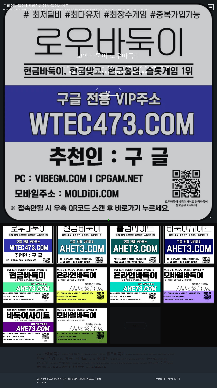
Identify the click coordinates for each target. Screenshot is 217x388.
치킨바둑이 (114, 363)
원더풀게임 (42, 363)
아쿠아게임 (151, 358)
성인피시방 (124, 359)
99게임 (39, 354)
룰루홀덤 (129, 354)
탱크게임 (129, 363)
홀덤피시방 (98, 367)
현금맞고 (167, 362)
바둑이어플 (91, 359)
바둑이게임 (46, 358)
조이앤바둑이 (95, 363)
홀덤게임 (41, 367)
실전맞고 (132, 359)
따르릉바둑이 (86, 354)
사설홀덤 (102, 358)
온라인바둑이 (162, 359)
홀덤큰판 (79, 367)
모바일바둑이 (162, 354)
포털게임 (135, 363)
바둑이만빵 (60, 359)
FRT (178, 379)
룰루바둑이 (115, 354)
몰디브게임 (171, 354)
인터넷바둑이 (54, 363)
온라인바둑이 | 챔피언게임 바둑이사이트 (36, 6)
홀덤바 (49, 367)
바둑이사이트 (76, 358)
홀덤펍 (88, 367)
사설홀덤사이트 (115, 359)
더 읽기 (108, 91)
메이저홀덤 (153, 354)
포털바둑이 (143, 363)
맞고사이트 (144, 354)
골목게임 (65, 354)
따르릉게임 (74, 354)
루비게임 (102, 354)
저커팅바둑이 (76, 363)
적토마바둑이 (86, 363)
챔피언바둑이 (105, 363)
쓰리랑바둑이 (140, 359)
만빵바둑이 (136, 354)
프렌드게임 (153, 363)
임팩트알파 (65, 363)
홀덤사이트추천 (63, 367)
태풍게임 (122, 363)
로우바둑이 (94, 354)
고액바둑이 (52, 354)
